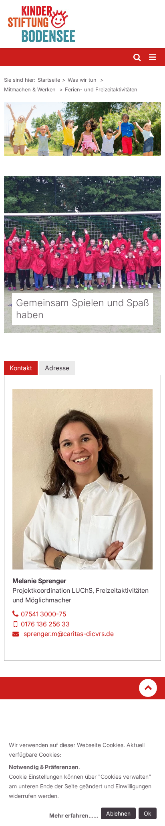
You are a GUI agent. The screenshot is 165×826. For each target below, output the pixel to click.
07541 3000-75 (43, 614)
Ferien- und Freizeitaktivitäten (101, 89)
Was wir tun (83, 80)
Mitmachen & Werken (30, 89)
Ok (147, 813)
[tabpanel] (82, 129)
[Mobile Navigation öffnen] (153, 57)
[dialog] (84, 781)
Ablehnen (118, 813)
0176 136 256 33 (45, 624)
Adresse (57, 368)
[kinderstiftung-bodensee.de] (82, 24)
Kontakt (21, 368)
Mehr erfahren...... (73, 815)
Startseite (49, 80)
